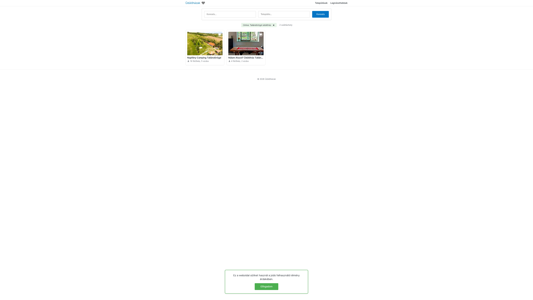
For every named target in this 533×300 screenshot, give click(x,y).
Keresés (320, 14)
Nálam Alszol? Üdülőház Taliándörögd (246, 57)
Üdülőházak (192, 3)
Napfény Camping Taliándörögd (204, 57)
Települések (321, 3)
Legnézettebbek (339, 3)
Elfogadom (266, 286)
